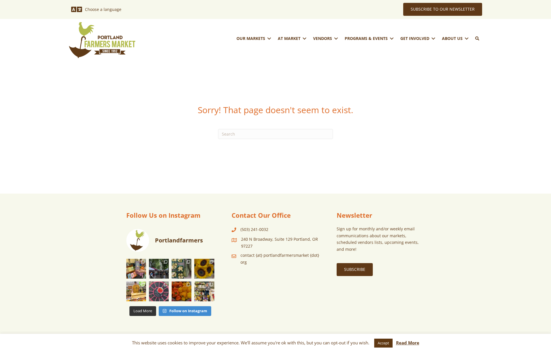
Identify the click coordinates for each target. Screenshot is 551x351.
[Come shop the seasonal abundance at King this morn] (181, 269)
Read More (407, 343)
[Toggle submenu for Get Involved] (433, 38)
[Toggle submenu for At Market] (304, 38)
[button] (477, 38)
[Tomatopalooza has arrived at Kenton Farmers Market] (159, 291)
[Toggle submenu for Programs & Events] (391, 38)
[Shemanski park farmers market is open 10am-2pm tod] (159, 269)
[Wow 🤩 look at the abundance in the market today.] (181, 291)
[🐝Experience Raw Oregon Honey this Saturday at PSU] (136, 291)
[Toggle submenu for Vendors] (336, 38)
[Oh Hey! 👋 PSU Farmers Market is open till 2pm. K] (204, 269)
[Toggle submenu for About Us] (466, 38)
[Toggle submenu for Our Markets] (269, 38)
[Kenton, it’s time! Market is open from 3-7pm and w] (136, 269)
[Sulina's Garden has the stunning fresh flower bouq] (204, 291)
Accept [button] (383, 343)
